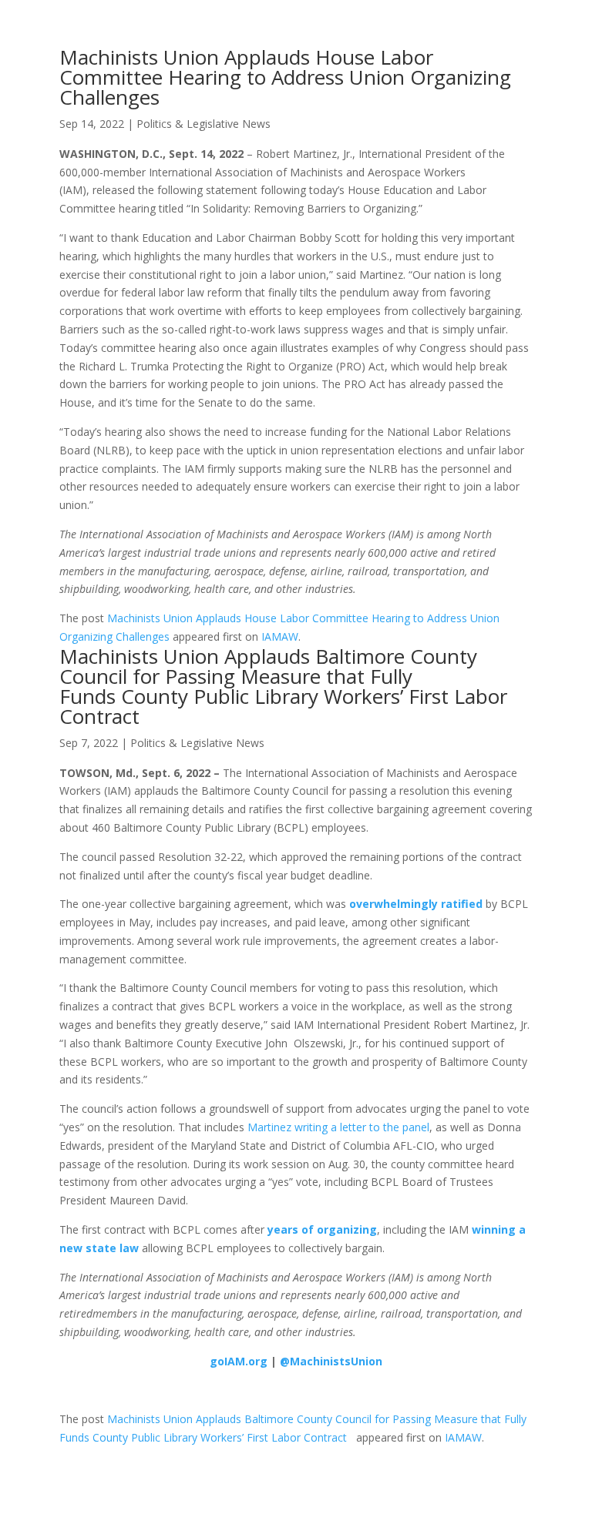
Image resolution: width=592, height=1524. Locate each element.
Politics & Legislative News (203, 123)
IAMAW (279, 636)
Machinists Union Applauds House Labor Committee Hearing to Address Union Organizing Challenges (285, 77)
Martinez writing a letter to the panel (338, 1127)
